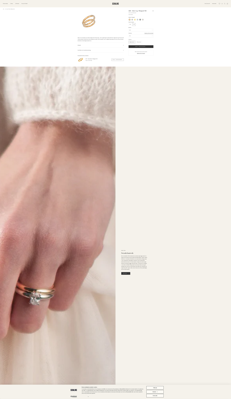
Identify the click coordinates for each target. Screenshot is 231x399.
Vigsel (11, 3)
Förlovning (5, 3)
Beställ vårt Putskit (141, 53)
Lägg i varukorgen (140, 46)
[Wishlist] (219, 4)
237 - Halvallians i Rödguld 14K (92, 58)
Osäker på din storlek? (148, 33)
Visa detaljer (84, 396)
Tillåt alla (155, 387)
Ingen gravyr (131, 41)
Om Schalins (207, 3)
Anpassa (154, 391)
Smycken (17, 3)
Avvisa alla (155, 395)
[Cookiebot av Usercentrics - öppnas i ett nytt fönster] (73, 397)
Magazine (214, 3)
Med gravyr (139, 41)
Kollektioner (25, 3)
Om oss (125, 273)
